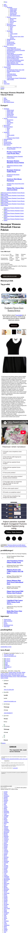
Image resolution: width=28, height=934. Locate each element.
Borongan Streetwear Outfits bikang (13, 170)
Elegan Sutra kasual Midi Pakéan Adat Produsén (15, 592)
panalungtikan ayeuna (6, 646)
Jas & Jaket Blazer (11, 25)
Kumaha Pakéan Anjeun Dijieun (15, 57)
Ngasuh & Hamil (11, 43)
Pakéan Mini (13, 11)
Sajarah (8, 68)
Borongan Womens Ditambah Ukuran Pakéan (15, 161)
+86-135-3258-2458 (9, 654)
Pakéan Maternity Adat (12, 63)
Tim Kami (9, 76)
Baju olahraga (10, 44)
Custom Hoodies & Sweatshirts (14, 54)
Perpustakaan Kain (11, 47)
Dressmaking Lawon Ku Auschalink (16, 50)
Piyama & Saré (10, 42)
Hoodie (12, 19)
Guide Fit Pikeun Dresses (13, 56)
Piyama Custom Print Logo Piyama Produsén (15, 546)
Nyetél (8, 40)
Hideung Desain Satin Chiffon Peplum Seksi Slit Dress (15, 571)
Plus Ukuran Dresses (15, 15)
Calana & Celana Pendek (13, 137)
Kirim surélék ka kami (10, 276)
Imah (5, 4)
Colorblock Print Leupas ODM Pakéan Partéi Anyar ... (15, 602)
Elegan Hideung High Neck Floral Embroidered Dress (15, 582)
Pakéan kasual (13, 8)
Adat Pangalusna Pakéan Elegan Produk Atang (15, 561)
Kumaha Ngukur (11, 51)
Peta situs (18, 672)
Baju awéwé (7, 100)
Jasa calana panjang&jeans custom (15, 60)
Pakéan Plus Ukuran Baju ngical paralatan (15, 189)
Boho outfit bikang (21, 676)
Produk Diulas (12, 672)
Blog (5, 81)
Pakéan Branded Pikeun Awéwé (8, 676)
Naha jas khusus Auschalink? (14, 61)
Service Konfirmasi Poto (13, 58)
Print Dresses (13, 14)
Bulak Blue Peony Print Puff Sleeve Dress (14, 612)
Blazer (11, 26)
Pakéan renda (13, 10)
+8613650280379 (8, 713)
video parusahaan (8, 621)
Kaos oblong (13, 21)
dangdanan (9, 7)
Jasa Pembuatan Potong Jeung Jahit (15, 69)
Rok (11, 35)
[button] (14, 325)
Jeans (11, 32)
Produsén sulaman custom (13, 71)
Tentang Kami (7, 67)
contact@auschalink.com (10, 656)
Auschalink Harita (11, 74)
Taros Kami (6, 83)
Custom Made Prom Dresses (14, 49)
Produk (5, 6)
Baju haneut (10, 24)
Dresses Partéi (13, 13)
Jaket (11, 28)
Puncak (8, 17)
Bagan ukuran (10, 53)
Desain (5, 46)
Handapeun (10, 31)
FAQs (5, 82)
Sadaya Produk (4, 678)
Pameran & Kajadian (12, 75)
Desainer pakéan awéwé (18, 675)
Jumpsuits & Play (11, 39)
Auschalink (19, 315)
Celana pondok (13, 33)
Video (8, 72)
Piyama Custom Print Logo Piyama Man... (14, 152)
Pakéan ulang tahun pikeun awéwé (13, 673)
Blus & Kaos (13, 18)
